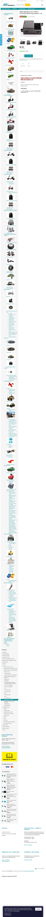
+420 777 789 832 (6, 746)
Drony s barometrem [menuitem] (13, 435)
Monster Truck (7, 671)
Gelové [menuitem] (10, 623)
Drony (5, 718)
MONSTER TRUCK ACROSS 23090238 (9, 702)
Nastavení (7, 914)
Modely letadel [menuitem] (12, 389)
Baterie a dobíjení (5, 728)
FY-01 (5, 688)
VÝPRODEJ (4, 652)
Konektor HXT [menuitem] (11, 597)
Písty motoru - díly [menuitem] (12, 321)
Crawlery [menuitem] (10, 549)
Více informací (16, 911)
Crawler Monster (7, 673)
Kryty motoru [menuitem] (11, 328)
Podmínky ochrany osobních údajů (9, 833)
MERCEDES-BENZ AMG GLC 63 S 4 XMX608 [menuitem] (12, 496)
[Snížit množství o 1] (23, 56)
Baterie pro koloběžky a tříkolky (8, 658)
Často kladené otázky (21, 0)
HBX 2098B (6, 680)
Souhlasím (38, 909)
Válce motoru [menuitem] (11, 322)
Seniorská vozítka (5, 657)
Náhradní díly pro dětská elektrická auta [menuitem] (12, 493)
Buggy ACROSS (7, 705)
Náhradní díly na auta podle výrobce (10, 668)
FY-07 (5, 696)
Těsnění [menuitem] (10, 313)
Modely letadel (6, 710)
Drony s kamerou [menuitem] (12, 433)
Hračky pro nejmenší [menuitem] (13, 580)
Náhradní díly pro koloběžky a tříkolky (9, 660)
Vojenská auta (6, 715)
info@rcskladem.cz (6, 861)
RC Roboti (5, 720)
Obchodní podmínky (6, 832)
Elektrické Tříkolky (5, 655)
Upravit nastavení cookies (28, 871)
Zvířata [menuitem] (10, 445)
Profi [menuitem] (10, 544)
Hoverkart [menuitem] (11, 457)
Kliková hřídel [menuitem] (11, 325)
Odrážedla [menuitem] (11, 481)
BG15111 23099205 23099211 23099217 (10, 677)
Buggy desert (6, 679)
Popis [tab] (21, 71)
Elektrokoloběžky (5, 653)
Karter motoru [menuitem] (11, 327)
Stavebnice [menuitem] (11, 547)
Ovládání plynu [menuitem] (12, 318)
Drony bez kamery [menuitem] (12, 429)
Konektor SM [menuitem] (11, 594)
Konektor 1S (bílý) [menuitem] (12, 593)
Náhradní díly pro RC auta (8, 666)
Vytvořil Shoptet (40, 868)
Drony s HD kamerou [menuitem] (13, 426)
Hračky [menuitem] (10, 548)
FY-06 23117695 (7, 698)
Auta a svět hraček (5, 726)
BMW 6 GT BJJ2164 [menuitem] (13, 529)
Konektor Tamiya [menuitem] (12, 592)
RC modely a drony (6, 707)
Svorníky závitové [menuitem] (12, 336)
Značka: (31, 16)
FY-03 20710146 (7, 691)
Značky (3, 729)
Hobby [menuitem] (10, 545)
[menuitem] (6, 9)
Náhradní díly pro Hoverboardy (9, 721)
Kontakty (4, 835)
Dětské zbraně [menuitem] (11, 581)
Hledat (27, 4)
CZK (37, 0)
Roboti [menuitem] (10, 447)
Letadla (5, 708)
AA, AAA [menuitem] (10, 621)
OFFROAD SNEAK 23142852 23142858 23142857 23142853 (10, 683)
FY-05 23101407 (7, 694)
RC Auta (4, 665)
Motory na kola (5, 662)
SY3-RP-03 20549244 (8, 686)
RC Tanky (4, 663)
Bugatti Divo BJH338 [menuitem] (13, 532)
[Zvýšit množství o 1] (23, 55)
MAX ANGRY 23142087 (8, 699)
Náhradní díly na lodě (7, 723)
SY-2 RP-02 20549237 (8, 685)
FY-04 (5, 693)
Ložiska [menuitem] (10, 326)
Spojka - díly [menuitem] (11, 319)
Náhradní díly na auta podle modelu (10, 670)
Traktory (5, 716)
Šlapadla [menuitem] (10, 482)
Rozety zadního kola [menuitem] (13, 333)
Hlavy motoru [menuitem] (11, 323)
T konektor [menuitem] (11, 595)
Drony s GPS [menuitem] (11, 436)
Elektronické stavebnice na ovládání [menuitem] (11, 566)
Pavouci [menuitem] (10, 446)
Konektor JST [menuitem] (11, 591)
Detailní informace (23, 60)
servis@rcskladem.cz (6, 747)
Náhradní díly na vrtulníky (8, 713)
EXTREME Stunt (7, 703)
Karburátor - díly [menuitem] (12, 314)
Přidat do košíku (29, 55)
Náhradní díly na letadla (8, 712)
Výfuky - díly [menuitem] (11, 320)
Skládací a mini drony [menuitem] (13, 434)
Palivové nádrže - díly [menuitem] (13, 332)
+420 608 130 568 (28, 859)
